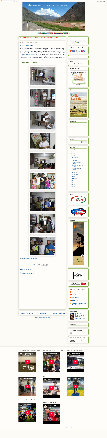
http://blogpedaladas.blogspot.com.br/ (29, 54)
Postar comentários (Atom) (44, 317)
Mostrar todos (84, 306)
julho (73, 178)
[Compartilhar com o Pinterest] (47, 265)
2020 (72, 151)
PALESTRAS (57, 37)
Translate (80, 42)
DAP (48, 37)
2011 (72, 184)
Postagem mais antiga (58, 313)
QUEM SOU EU (27, 37)
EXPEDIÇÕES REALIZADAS (39, 37)
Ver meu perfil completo (80, 318)
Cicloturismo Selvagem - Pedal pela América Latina (78, 304)
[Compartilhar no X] (44, 265)
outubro (74, 172)
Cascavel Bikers (75, 292)
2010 (72, 186)
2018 (72, 153)
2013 (72, 180)
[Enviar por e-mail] (41, 265)
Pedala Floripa (74, 294)
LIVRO (51, 37)
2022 (72, 149)
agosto (74, 176)
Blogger (71, 427)
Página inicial (42, 313)
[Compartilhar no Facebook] (46, 265)
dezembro (74, 157)
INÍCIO (21, 37)
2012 (72, 182)
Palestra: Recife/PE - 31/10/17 (77, 159)
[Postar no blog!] (43, 265)
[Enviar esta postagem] (39, 264)
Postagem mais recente (26, 313)
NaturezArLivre (74, 300)
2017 (72, 155)
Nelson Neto (79, 313)
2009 (72, 188)
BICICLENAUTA (75, 297)
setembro (74, 174)
